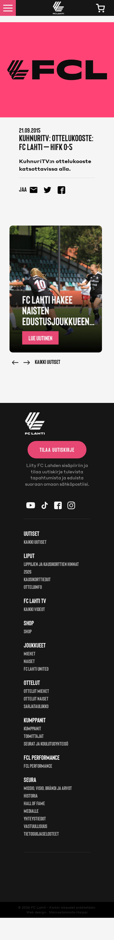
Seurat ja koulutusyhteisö (46, 743)
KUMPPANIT (32, 728)
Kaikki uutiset (47, 361)
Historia (31, 795)
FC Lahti (38, 907)
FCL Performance (38, 766)
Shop (28, 631)
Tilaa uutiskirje (57, 449)
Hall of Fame (34, 803)
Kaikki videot (34, 609)
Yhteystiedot (35, 818)
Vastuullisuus (35, 826)
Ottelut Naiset (36, 698)
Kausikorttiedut (37, 579)
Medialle (31, 811)
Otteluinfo (33, 587)
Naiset (29, 661)
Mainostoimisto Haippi (68, 912)
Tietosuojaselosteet (41, 834)
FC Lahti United (36, 669)
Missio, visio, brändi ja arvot (48, 788)
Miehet (29, 653)
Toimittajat (34, 736)
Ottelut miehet (36, 691)
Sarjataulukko (36, 706)
